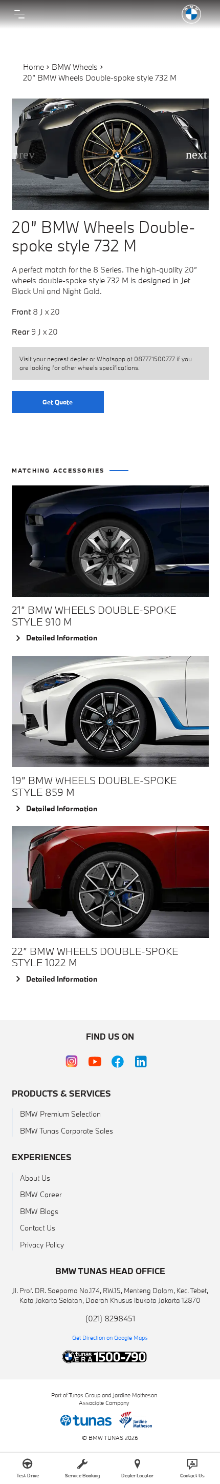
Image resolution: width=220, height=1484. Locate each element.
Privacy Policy (42, 1244)
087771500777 (154, 359)
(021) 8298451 (110, 1318)
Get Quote (57, 402)
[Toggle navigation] (19, 14)
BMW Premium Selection (60, 1114)
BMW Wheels (75, 67)
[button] (197, 154)
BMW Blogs (39, 1211)
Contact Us (37, 1228)
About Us (35, 1178)
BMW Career (41, 1194)
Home (33, 67)
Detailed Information (61, 637)
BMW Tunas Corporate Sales (66, 1131)
